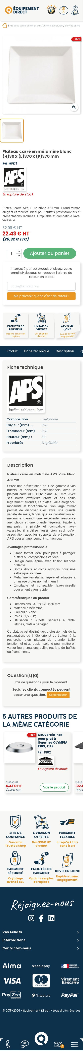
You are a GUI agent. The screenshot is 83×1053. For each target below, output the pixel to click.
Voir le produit (54, 787)
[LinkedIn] (51, 918)
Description (65, 351)
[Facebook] (41, 918)
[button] (63, 10)
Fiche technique (36, 351)
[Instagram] (31, 918)
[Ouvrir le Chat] (24, 1044)
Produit (12, 351)
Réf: (5, 164)
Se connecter (58, 695)
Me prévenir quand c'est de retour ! (41, 296)
